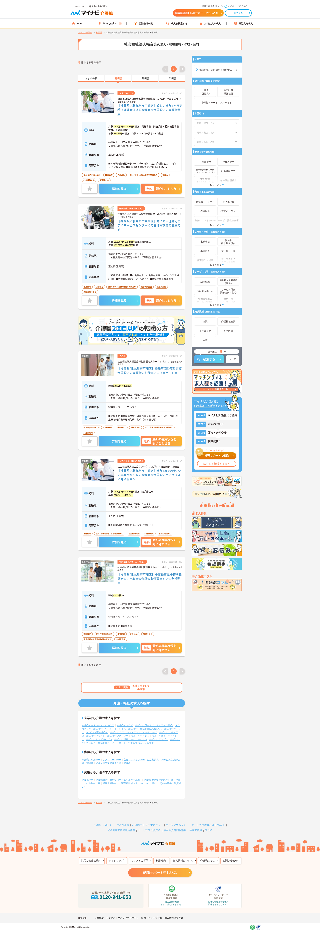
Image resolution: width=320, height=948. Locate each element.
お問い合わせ (230, 860)
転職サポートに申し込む (197, 13)
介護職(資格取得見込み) (156, 779)
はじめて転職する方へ (216, 463)
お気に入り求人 (212, 23)
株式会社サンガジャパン (99, 739)
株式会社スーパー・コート (112, 743)
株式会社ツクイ (125, 725)
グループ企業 (155, 917)
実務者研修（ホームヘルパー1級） (139, 783)
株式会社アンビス (158, 739)
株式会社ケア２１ (140, 736)
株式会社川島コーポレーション (130, 739)
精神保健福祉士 (111, 783)
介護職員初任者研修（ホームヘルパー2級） (118, 779)
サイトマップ (116, 860)
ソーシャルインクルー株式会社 (121, 729)
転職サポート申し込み (160, 872)
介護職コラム (207, 860)
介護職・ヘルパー (91, 759)
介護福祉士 (87, 779)
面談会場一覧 (146, 23)
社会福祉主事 (93, 783)
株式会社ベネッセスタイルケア (98, 725)
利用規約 (161, 860)
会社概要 (99, 917)
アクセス (111, 917)
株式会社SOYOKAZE (151, 729)
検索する (209, 359)
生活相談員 (153, 759)
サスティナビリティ (128, 917)
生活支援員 (196, 830)
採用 (143, 917)
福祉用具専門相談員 (175, 830)
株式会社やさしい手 (117, 736)
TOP (79, 23)
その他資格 (166, 783)
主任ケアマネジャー (134, 759)
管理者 (127, 763)
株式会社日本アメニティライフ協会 (154, 725)
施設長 (89, 763)
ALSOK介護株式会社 (97, 732)
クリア (232, 359)
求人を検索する (179, 23)
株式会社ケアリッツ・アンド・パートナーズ (133, 732)
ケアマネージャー (112, 759)
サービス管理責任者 (149, 830)
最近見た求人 (246, 23)
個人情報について (183, 860)
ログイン (238, 13)
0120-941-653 (115, 897)
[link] (91, 78)
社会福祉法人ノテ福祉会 (141, 743)
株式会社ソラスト (95, 736)
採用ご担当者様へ (91, 860)
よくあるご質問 (139, 860)
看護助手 (137, 825)
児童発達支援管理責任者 (108, 763)
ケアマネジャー (154, 825)
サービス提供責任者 (203, 825)
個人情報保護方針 (173, 917)
